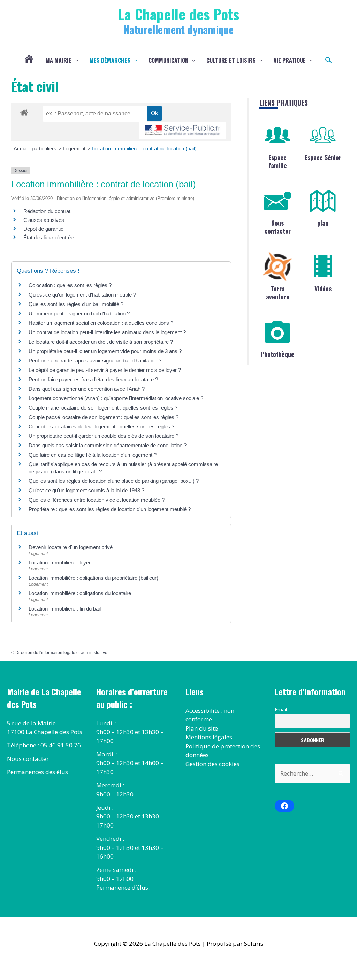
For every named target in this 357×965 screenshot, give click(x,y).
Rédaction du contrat (46, 211)
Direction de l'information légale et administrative (61, 652)
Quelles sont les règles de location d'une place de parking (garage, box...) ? (114, 481)
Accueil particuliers (36, 148)
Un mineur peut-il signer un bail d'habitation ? (79, 313)
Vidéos (323, 288)
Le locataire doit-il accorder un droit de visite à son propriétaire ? (101, 342)
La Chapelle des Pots (178, 13)
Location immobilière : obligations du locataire (80, 593)
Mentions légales (208, 737)
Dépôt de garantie (43, 229)
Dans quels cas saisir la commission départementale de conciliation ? (108, 445)
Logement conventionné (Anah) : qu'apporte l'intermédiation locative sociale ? (116, 398)
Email (281, 709)
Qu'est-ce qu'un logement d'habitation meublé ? (82, 295)
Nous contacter (278, 226)
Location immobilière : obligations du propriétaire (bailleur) (93, 578)
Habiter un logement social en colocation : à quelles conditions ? (101, 323)
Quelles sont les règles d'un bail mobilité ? (76, 304)
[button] (328, 60)
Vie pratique (290, 60)
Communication (168, 60)
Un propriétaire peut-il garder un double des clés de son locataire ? (103, 436)
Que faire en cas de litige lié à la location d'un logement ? (93, 455)
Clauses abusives (43, 220)
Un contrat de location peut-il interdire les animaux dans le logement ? (107, 332)
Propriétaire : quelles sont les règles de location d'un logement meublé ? (110, 509)
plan (322, 222)
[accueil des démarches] (24, 111)
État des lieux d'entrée (48, 237)
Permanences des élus (37, 772)
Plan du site (201, 728)
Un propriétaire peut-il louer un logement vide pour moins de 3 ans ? (105, 351)
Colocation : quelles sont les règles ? (70, 285)
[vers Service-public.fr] (182, 130)
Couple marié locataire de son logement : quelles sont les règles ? (103, 408)
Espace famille (277, 161)
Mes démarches (110, 60)
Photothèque (277, 354)
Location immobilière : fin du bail (65, 609)
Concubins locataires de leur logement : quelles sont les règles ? (101, 426)
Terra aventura (277, 292)
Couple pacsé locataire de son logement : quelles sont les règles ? (103, 417)
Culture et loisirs (231, 60)
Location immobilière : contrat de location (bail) (144, 148)
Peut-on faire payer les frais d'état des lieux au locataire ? (93, 379)
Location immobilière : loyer (60, 563)
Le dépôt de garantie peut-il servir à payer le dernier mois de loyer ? (105, 370)
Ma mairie (58, 60)
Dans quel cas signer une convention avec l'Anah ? (87, 389)
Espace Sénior (323, 157)
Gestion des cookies (212, 764)
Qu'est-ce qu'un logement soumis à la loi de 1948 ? (86, 490)
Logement (75, 148)
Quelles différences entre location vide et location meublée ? (97, 500)
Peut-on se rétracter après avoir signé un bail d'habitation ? (95, 361)
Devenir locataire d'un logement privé (71, 547)
